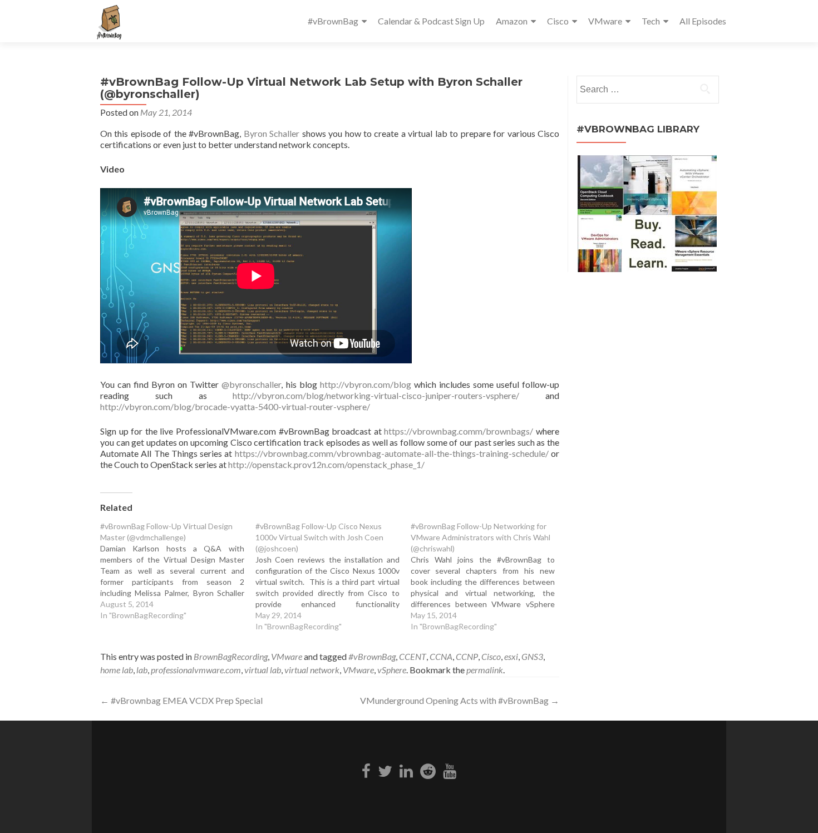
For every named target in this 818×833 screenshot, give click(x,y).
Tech (651, 21)
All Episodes (702, 21)
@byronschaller (251, 384)
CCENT (412, 656)
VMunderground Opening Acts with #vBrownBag (459, 700)
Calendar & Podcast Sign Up (431, 21)
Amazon (512, 21)
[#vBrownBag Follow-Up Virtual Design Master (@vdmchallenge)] (177, 571)
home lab (116, 669)
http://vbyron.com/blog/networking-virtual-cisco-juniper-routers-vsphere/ (376, 395)
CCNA (441, 656)
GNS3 (532, 656)
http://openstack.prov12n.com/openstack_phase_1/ (326, 464)
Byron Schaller (271, 133)
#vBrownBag (333, 21)
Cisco (558, 21)
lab (141, 669)
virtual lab (262, 669)
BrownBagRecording (231, 656)
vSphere (391, 669)
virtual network (311, 669)
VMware (605, 21)
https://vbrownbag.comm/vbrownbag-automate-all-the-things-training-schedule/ (392, 453)
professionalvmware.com (196, 669)
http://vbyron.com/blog (365, 384)
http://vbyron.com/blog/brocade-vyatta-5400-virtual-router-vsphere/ (235, 406)
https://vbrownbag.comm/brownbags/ (458, 431)
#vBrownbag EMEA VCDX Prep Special (181, 700)
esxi (511, 656)
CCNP (467, 656)
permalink (484, 669)
